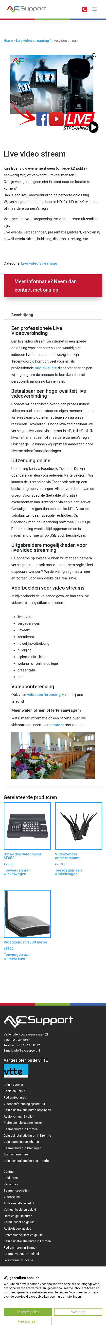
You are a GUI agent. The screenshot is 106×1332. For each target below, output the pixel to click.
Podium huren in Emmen (20, 1247)
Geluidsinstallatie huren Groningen (27, 1110)
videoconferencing (44, 694)
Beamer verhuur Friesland (21, 1254)
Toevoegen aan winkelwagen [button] (17, 872)
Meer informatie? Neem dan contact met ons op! (46, 285)
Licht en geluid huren (18, 1216)
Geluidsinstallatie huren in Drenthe (27, 1135)
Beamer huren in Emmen (21, 1129)
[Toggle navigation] (94, 9)
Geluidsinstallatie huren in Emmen (27, 1241)
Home (8, 41)
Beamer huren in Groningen (22, 1148)
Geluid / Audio (13, 1085)
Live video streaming (32, 41)
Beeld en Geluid (14, 1091)
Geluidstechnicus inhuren (21, 1142)
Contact (9, 1171)
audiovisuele (46, 368)
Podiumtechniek (15, 1097)
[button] (94, 55)
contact (57, 725)
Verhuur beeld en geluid (20, 1209)
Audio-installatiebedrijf (19, 1203)
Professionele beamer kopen (23, 1123)
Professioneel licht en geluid (23, 1235)
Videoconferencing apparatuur (24, 1104)
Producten (11, 1178)
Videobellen (12, 1197)
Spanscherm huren (17, 1154)
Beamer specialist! (16, 1190)
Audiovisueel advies (17, 1228)
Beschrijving (22, 315)
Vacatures (11, 1184)
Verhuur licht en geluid (19, 1222)
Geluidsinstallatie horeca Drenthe (27, 1161)
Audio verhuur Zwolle (18, 1116)
